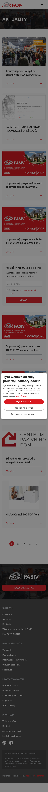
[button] (24, 414)
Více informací (21, 396)
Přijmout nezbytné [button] (24, 408)
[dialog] (24, 396)
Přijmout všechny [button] (24, 402)
